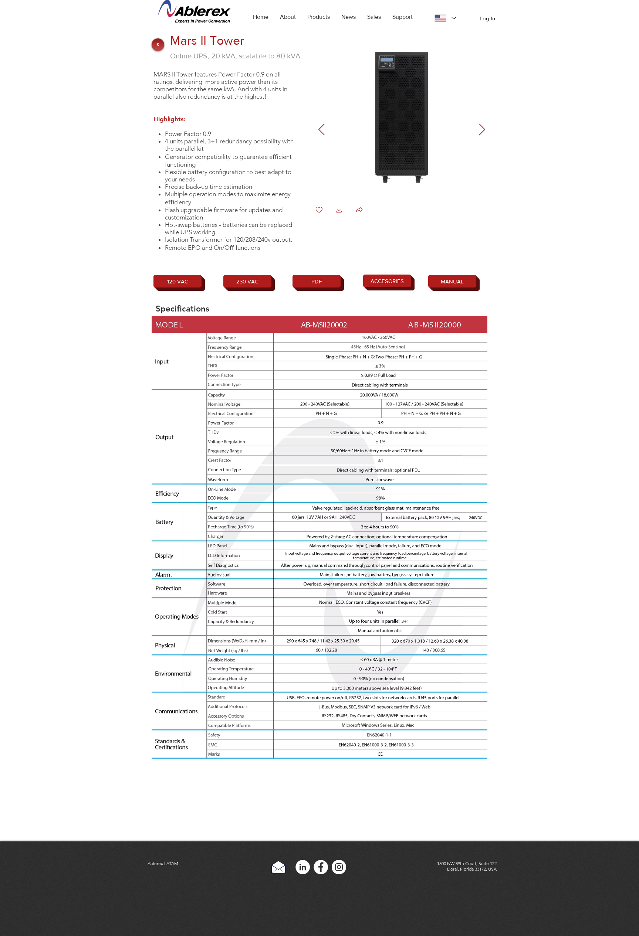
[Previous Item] (321, 130)
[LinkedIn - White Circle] (302, 867)
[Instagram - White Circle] (339, 867)
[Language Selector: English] (445, 18)
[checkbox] (319, 210)
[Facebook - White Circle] (321, 867)
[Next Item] (482, 130)
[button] (318, 17)
